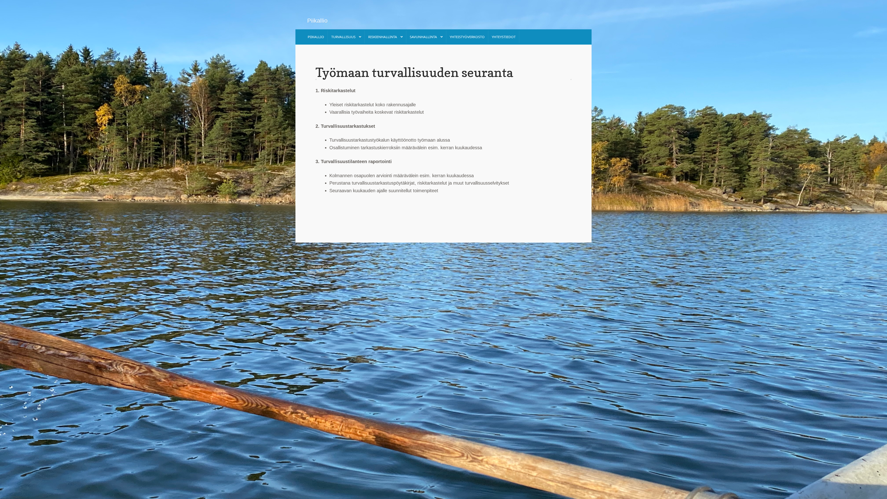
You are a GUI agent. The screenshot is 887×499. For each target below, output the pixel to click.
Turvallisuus (343, 36)
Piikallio (317, 20)
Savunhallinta (423, 36)
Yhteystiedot (504, 36)
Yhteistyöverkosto (467, 36)
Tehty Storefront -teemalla (326, 272)
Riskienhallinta (382, 36)
